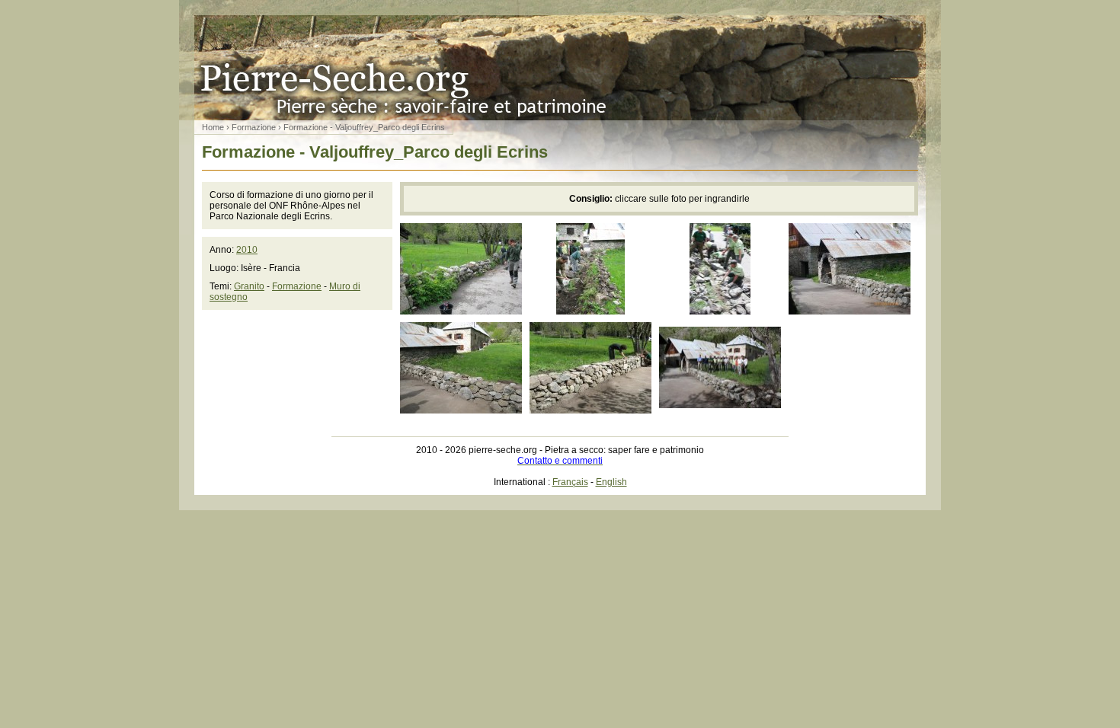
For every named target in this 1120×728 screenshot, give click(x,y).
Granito (249, 286)
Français (570, 482)
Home (213, 127)
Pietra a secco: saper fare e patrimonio (560, 67)
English (611, 482)
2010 (247, 249)
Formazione (254, 127)
